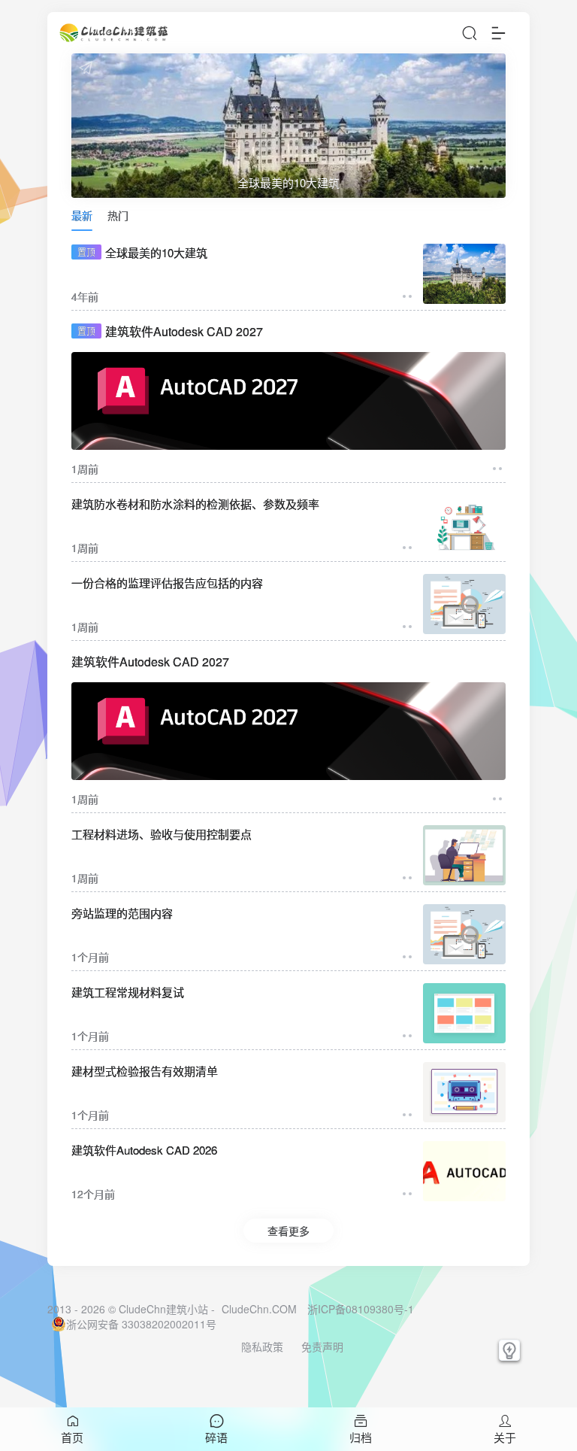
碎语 (216, 1437)
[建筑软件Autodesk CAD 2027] (288, 401)
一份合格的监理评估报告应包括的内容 (167, 582)
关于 (505, 1437)
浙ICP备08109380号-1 (360, 1308)
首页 (72, 1437)
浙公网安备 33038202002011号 (141, 1323)
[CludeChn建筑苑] (115, 32)
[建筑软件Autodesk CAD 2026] (464, 1171)
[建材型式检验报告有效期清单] (464, 1092)
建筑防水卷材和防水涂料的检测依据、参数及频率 (195, 503)
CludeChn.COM (259, 1308)
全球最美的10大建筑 (142, 252)
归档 (360, 1437)
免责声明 (322, 1346)
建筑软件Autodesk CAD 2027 (170, 331)
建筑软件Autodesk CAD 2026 (144, 1150)
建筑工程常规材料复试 (127, 992)
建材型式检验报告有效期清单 (144, 1071)
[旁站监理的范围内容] (464, 934)
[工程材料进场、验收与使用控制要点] (464, 855)
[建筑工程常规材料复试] (464, 1013)
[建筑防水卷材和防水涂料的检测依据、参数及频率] (464, 525)
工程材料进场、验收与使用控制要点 (161, 834)
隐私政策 (262, 1346)
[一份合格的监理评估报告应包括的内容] (464, 604)
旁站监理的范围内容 (122, 913)
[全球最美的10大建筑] (464, 274)
